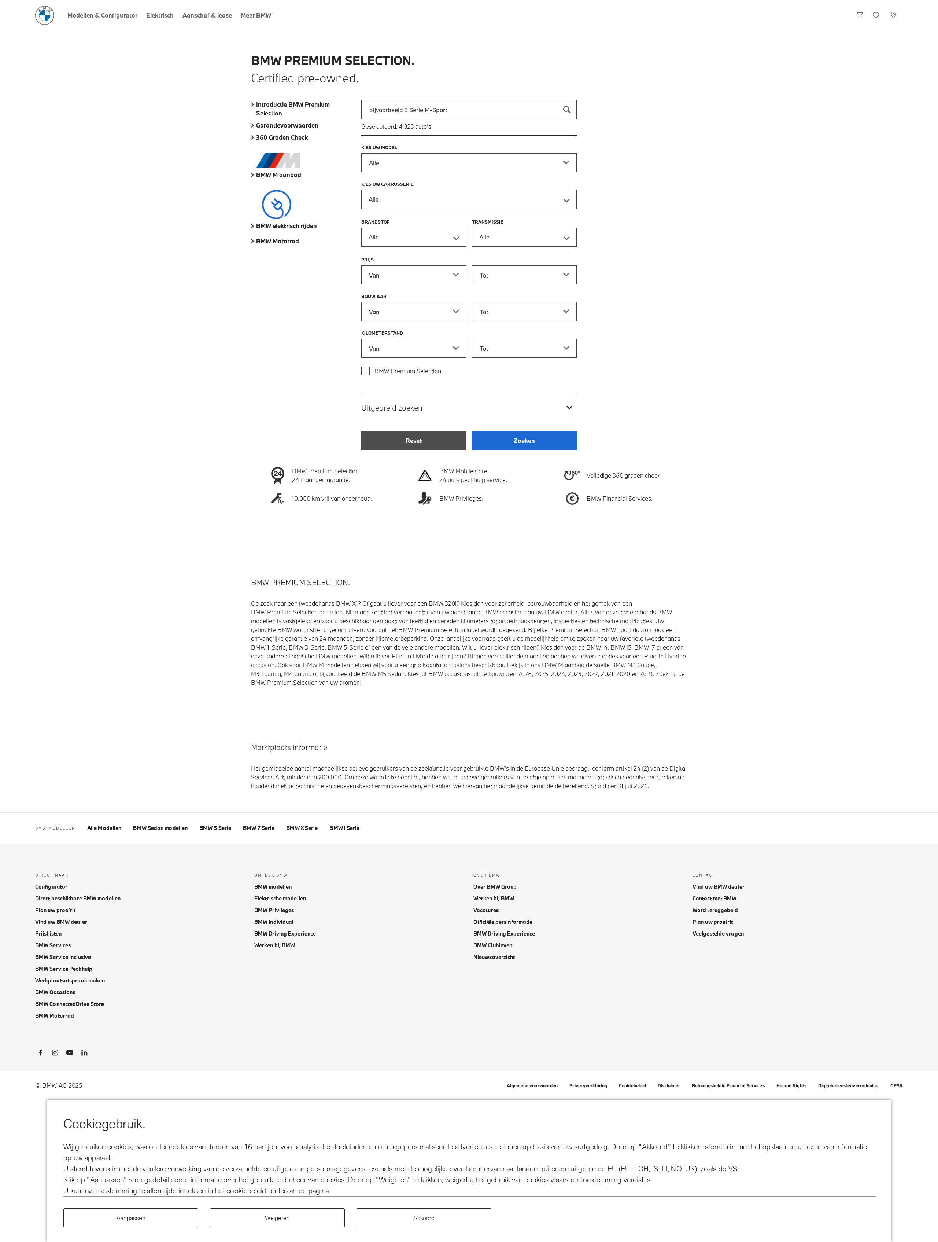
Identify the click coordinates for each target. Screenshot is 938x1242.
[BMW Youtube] (69, 1054)
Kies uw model (379, 147)
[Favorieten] (877, 15)
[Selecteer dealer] (894, 15)
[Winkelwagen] (860, 15)
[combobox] (469, 109)
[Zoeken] (567, 109)
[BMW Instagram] (55, 1054)
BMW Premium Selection (407, 371)
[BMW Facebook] (40, 1054)
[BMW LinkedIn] (84, 1054)
